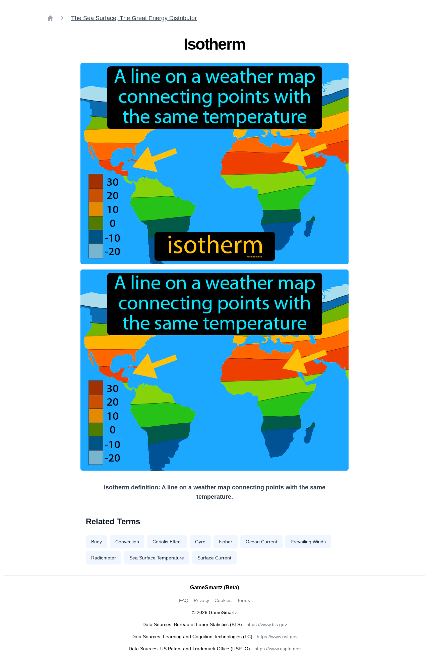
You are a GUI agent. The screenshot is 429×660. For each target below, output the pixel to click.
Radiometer (103, 557)
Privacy (201, 600)
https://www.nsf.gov (277, 636)
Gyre (200, 541)
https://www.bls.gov (266, 624)
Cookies (223, 600)
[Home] (50, 18)
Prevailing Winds (308, 541)
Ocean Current (261, 541)
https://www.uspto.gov (277, 648)
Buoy (96, 541)
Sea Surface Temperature (156, 557)
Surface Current (214, 557)
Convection (127, 541)
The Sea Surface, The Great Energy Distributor (134, 18)
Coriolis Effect (167, 541)
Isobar (225, 541)
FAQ (183, 600)
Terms (243, 600)
